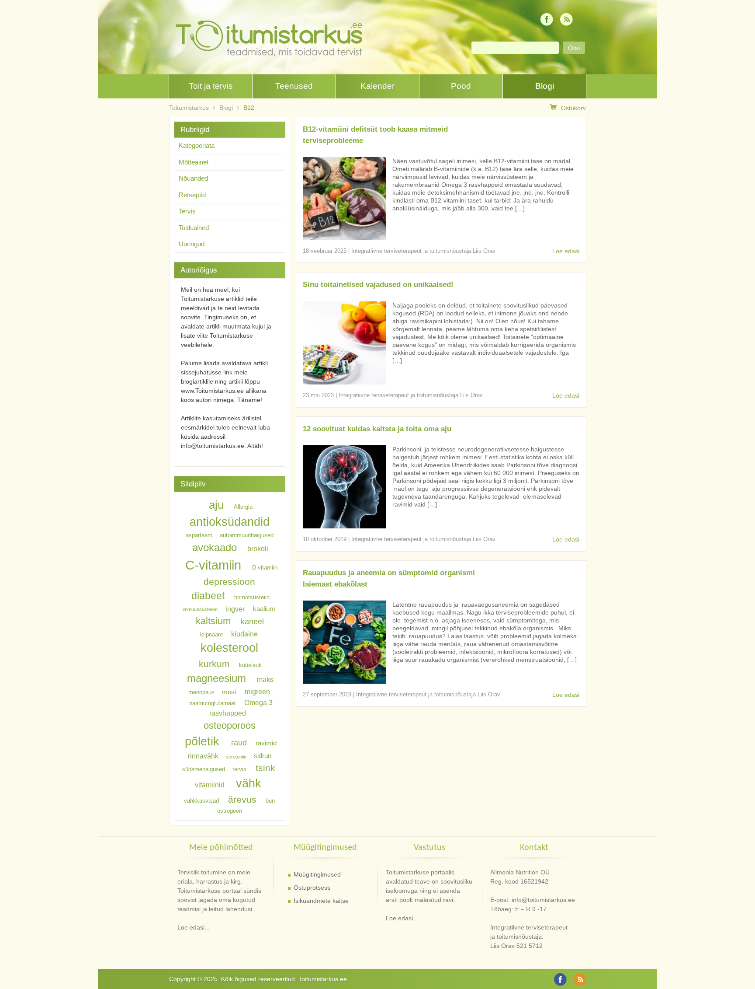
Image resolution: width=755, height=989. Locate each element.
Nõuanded (193, 178)
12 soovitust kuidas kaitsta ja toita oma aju (377, 429)
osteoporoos (230, 725)
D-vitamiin (264, 567)
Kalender (377, 86)
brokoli (257, 548)
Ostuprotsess (312, 887)
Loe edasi (565, 251)
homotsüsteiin (252, 597)
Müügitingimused (317, 874)
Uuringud (191, 244)
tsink (265, 768)
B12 (248, 107)
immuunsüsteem (200, 609)
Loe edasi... (193, 927)
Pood (461, 86)
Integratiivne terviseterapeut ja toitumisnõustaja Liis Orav (423, 251)
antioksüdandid (230, 521)
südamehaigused (203, 769)
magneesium (216, 678)
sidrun (262, 756)
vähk (248, 783)
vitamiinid (210, 785)
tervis (239, 769)
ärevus (242, 799)
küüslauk (250, 665)
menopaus (201, 692)
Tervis (187, 211)
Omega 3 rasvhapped (241, 707)
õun (270, 800)
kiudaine (244, 633)
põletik (202, 741)
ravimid (266, 743)
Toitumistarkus (189, 107)
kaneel (252, 621)
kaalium (264, 608)
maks (265, 679)
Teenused (294, 86)
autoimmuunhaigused (247, 535)
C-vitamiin (213, 565)
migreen (257, 691)
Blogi (544, 86)
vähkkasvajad (201, 800)
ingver (235, 608)
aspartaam (199, 535)
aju (216, 505)
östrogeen (229, 810)
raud (239, 742)
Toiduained (194, 227)
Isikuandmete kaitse (321, 900)
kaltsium (213, 620)
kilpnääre (211, 634)
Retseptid (192, 195)
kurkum (214, 664)
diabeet (208, 595)
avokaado (214, 547)
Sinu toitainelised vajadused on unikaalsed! (378, 284)
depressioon (229, 582)
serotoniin (236, 756)
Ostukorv (573, 108)
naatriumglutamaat (212, 702)
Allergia (243, 506)
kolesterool (229, 647)
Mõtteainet (193, 162)
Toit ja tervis (211, 86)
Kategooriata (197, 145)
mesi (229, 691)
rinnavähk (203, 756)
